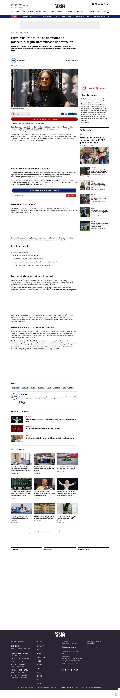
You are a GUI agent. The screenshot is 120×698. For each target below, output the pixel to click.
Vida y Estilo (81, 12)
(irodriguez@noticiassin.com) (70, 664)
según (70, 387)
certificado (15, 387)
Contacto (21, 7)
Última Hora (15, 12)
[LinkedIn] (77, 670)
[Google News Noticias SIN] (99, 4)
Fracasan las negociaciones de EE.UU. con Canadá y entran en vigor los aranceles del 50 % (99, 212)
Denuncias (65, 642)
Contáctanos (90, 644)
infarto (33, 387)
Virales (38, 683)
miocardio (41, 387)
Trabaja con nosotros (93, 647)
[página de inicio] (60, 6)
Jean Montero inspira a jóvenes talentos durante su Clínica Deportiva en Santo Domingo (99, 171)
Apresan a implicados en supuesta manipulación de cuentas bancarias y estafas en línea (99, 185)
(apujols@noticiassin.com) (73, 660)
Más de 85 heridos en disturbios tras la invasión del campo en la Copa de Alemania (99, 225)
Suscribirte (71, 195)
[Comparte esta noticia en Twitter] (66, 114)
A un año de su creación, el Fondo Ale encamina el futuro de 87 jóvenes (66, 518)
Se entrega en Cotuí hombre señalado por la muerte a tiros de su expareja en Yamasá (44, 493)
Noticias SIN (21, 61)
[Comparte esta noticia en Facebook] (62, 114)
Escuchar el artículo (22, 114)
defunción (25, 387)
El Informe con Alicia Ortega (19, 653)
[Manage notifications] (116, 694)
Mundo (52, 12)
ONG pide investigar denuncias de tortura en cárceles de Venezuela (44, 517)
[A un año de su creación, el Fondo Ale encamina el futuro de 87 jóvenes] (67, 508)
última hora (40, 646)
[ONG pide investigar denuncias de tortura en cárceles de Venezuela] (44, 508)
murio (49, 387)
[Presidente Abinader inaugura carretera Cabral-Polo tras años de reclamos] (44, 459)
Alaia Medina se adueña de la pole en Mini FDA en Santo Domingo (67, 468)
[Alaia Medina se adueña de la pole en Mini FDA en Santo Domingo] (67, 459)
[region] (94, 56)
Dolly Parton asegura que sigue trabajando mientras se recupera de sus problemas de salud (66, 493)
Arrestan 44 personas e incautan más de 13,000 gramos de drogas (92, 140)
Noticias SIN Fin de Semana (19, 675)
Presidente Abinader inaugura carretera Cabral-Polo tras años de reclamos (44, 469)
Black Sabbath (45, 127)
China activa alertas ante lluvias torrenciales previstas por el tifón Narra (99, 198)
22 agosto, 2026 (14, 473)
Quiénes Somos (14, 7)
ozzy (64, 387)
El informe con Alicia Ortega (30, 16)
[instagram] (68, 670)
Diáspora (31, 12)
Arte (26, 33)
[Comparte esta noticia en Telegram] (72, 114)
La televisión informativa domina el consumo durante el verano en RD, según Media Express (21, 493)
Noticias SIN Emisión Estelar (101, 16)
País (24, 12)
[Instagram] (105, 4)
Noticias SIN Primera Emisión (63, 16)
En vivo (14, 16)
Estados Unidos (41, 12)
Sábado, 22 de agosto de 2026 (86, 145)
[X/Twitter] (96, 4)
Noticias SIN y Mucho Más (82, 16)
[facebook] (65, 670)
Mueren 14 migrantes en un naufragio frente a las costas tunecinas (19, 518)
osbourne (57, 387)
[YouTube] (102, 4)
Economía (69, 12)
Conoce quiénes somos (94, 642)
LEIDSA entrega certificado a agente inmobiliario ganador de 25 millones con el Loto (50, 438)
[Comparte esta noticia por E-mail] (75, 114)
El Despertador (47, 16)
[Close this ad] (119, 689)
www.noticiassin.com (68, 687)
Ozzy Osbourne (16, 127)
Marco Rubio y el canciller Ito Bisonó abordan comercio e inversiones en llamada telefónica (21, 469)
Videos (99, 12)
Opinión (59, 12)
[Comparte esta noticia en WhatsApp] (69, 114)
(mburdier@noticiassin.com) (70, 658)
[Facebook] (93, 4)
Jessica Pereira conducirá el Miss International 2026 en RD (43, 429)
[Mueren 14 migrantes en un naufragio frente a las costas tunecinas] (21, 508)
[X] (63, 670)
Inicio (12, 33)
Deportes (92, 12)
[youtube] (71, 670)
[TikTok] (108, 4)
